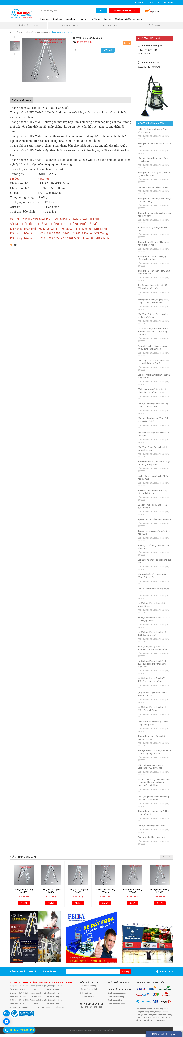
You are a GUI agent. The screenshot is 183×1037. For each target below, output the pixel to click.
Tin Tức (107, 19)
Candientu (162, 1017)
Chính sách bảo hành (116, 1004)
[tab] (35, 98)
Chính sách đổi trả (115, 1000)
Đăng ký (169, 2)
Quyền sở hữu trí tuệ (88, 996)
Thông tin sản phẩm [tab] (21, 100)
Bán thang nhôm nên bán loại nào (153, 187)
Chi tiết (24, 903)
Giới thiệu (57, 19)
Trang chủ (44, 19)
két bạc (156, 1009)
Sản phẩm (70, 19)
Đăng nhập (155, 2)
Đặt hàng (107, 50)
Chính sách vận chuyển (117, 996)
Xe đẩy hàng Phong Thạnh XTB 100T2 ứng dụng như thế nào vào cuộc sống (153, 664)
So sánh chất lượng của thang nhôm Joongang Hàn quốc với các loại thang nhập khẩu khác (154, 782)
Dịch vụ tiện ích (86, 993)
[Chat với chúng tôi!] (6, 1021)
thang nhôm (149, 1012)
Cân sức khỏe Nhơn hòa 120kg (151, 826)
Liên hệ (83, 19)
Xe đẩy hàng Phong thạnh (154, 1020)
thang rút (159, 1012)
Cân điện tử (153, 1017)
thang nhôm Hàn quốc (157, 1014)
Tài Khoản (95, 19)
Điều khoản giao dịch (88, 989)
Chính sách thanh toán (117, 993)
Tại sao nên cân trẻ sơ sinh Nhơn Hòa (154, 519)
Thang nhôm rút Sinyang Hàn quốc (34, 32)
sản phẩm (141, 2)
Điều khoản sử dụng (88, 986)
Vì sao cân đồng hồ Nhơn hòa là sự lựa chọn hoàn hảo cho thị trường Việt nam (153, 331)
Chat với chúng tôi (164, 1034)
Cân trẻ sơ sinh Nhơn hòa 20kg (151, 837)
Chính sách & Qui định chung (128, 19)
